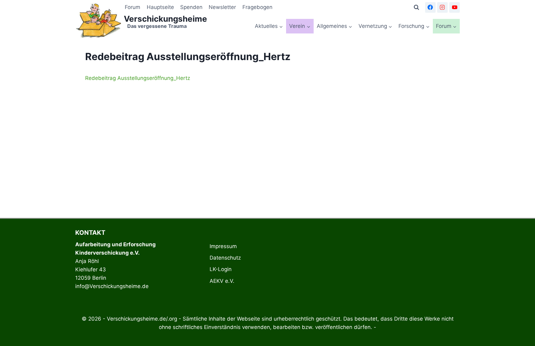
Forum (132, 7)
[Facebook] (430, 7)
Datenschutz (225, 258)
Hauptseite (160, 7)
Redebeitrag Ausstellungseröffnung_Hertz (137, 78)
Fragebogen (257, 7)
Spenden (191, 7)
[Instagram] (442, 7)
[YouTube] (454, 7)
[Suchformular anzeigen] (416, 7)
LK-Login (221, 269)
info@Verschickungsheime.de (112, 286)
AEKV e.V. (222, 281)
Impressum (223, 246)
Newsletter (222, 7)
